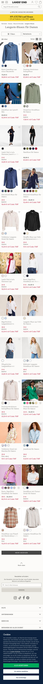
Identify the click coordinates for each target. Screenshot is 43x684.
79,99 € (4, 75)
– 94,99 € (28, 412)
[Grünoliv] (27, 148)
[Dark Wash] (3, 106)
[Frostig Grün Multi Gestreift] (24, 360)
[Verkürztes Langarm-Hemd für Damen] (10, 220)
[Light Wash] (5, 106)
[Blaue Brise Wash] (24, 445)
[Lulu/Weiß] (5, 276)
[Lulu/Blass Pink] (3, 276)
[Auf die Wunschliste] (19, 44)
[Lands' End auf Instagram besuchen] (15, 598)
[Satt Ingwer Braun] (33, 191)
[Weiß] (24, 66)
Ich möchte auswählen (21, 671)
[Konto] (32, 2)
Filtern (12, 34)
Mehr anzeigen (21, 553)
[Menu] (3, 2)
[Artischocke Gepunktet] (33, 403)
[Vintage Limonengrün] (36, 191)
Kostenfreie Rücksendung (21, 12)
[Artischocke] (30, 403)
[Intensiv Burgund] (8, 191)
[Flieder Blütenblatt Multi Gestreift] (5, 445)
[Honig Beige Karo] (3, 530)
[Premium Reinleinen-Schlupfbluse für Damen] (10, 390)
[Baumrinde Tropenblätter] (8, 488)
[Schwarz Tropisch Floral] (27, 106)
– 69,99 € (28, 200)
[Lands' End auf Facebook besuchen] (23, 598)
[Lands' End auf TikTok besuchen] (19, 598)
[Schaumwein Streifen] (3, 403)
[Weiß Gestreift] (3, 233)
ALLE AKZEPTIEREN (21, 665)
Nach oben (21, 565)
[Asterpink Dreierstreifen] (3, 488)
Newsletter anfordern (21, 576)
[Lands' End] (19, 2)
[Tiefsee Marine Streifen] (27, 530)
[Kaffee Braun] (30, 191)
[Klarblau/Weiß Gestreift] (5, 318)
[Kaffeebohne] (30, 148)
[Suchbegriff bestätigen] (39, 6)
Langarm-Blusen (29, 23)
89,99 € (26, 75)
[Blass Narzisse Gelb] (36, 403)
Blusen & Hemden (19, 23)
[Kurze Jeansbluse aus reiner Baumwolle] (10, 53)
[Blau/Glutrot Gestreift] (11, 488)
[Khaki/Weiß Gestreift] (24, 530)
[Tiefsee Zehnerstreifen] (27, 360)
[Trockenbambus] (27, 233)
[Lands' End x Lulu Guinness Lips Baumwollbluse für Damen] (10, 263)
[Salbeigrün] (30, 66)
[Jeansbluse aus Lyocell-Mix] (10, 93)
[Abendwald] (5, 191)
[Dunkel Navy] (3, 191)
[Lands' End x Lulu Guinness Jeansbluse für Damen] (10, 135)
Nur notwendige (21, 677)
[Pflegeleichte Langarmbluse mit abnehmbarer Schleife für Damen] (10, 347)
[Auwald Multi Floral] (5, 488)
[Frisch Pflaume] (27, 191)
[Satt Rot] (36, 148)
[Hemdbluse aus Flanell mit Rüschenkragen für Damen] (10, 517)
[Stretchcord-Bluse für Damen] (10, 178)
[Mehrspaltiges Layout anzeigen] (37, 39)
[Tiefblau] (27, 488)
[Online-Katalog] (6, 2)
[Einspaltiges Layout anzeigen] (40, 39)
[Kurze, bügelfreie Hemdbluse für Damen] (10, 475)
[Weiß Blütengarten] (3, 445)
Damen (10, 23)
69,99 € (4, 115)
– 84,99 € (28, 285)
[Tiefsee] (24, 191)
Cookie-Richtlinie (15, 651)
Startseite (4, 23)
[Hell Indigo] (3, 66)
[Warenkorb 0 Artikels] (40, 2)
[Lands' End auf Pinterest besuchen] (27, 598)
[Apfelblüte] (27, 403)
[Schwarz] (24, 148)
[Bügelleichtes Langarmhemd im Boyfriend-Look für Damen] (10, 305)
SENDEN (21, 590)
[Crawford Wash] (27, 445)
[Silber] (11, 191)
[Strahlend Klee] (24, 403)
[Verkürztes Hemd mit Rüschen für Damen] (10, 432)
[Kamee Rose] (27, 66)
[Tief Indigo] (5, 66)
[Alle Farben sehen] (40, 403)
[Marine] (33, 148)
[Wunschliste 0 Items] (36, 2)
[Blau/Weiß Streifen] (5, 233)
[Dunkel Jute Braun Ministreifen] (14, 488)
